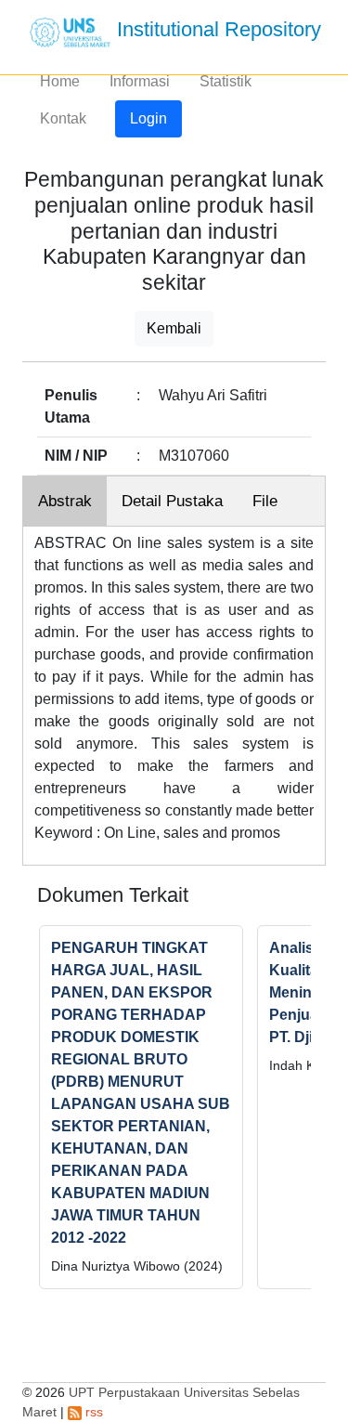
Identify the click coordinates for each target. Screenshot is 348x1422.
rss (92, 1411)
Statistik (225, 81)
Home (60, 81)
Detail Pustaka (172, 501)
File (264, 501)
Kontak (63, 118)
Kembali (174, 328)
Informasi (140, 81)
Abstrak (65, 501)
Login (148, 118)
